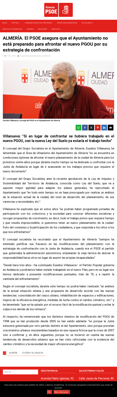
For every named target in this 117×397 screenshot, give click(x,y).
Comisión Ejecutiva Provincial (39, 23)
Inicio (4, 23)
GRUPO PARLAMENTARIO (67, 23)
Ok (49, 392)
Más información (61, 392)
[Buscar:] (20, 372)
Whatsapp (42, 29)
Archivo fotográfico (12, 29)
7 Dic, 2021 (11, 56)
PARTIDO (15, 23)
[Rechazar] (113, 389)
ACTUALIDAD (87, 23)
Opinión (30, 29)
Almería (13, 353)
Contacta (55, 29)
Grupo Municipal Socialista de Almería (35, 56)
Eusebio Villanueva (32, 353)
